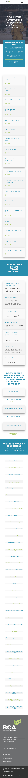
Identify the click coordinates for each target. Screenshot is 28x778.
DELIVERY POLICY (10, 775)
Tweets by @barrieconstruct (9, 748)
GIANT (12, 771)
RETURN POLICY (7, 775)
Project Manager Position (8, 741)
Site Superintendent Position (9, 739)
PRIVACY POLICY (4, 775)
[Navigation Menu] (22, 2)
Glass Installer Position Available (10, 737)
